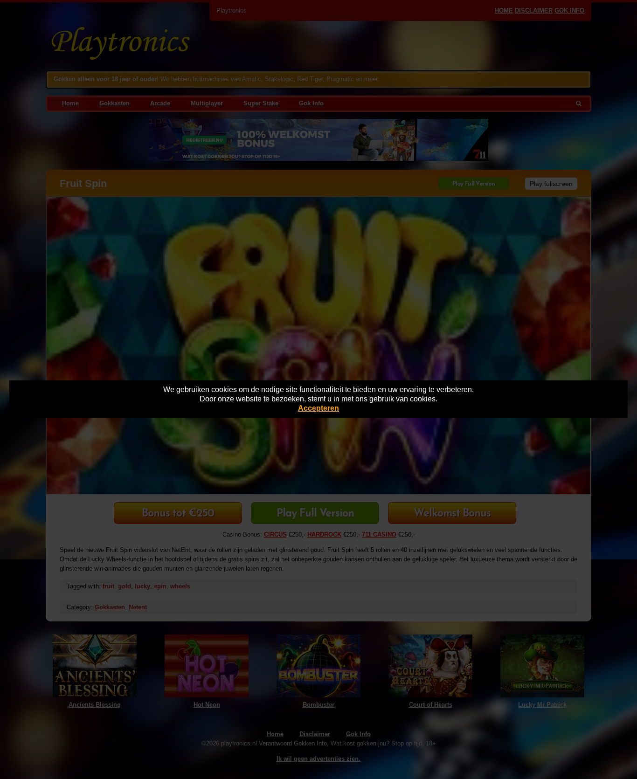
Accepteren (318, 408)
